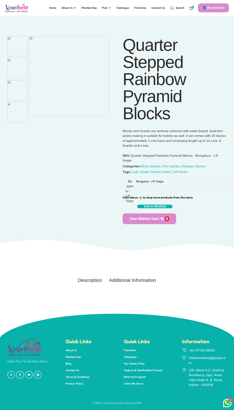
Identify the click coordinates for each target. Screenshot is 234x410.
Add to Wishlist (155, 206)
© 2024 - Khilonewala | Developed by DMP (117, 403)
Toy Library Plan (134, 363)
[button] (213, 7)
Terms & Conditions (78, 377)
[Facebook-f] (20, 375)
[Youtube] (29, 375)
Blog (68, 363)
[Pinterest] (38, 375)
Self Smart (179, 172)
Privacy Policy (74, 383)
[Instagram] (11, 375)
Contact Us (72, 370)
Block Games (151, 166)
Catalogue (130, 356)
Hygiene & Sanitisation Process (143, 370)
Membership (73, 356)
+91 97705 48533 (202, 350)
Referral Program (135, 377)
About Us (71, 350)
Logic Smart (140, 172)
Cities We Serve (133, 383)
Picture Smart (160, 172)
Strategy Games (193, 166)
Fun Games (171, 166)
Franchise (130, 350)
